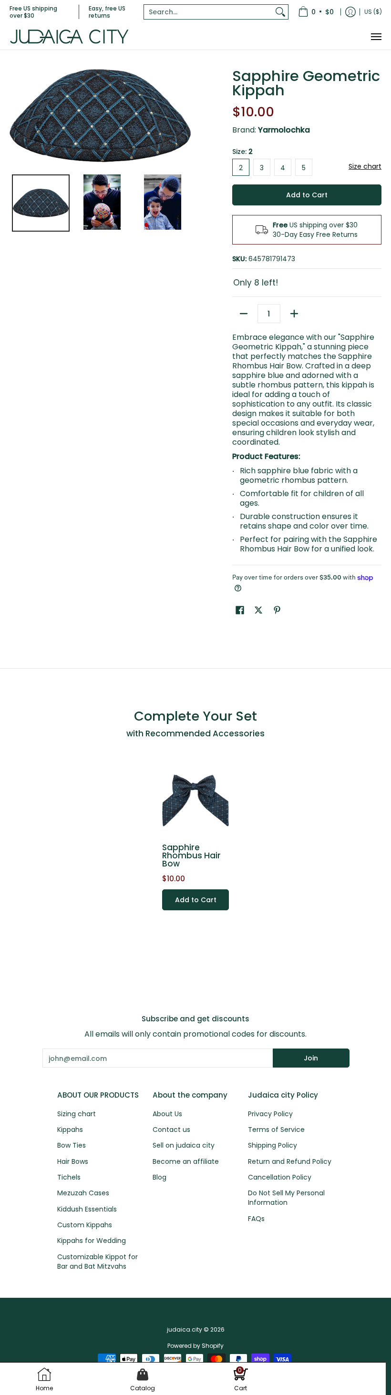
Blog (159, 1177)
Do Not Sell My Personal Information (286, 1197)
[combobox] (208, 12)
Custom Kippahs (84, 1225)
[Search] (280, 12)
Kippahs (70, 1129)
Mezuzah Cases (83, 1193)
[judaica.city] (69, 37)
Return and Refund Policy (289, 1161)
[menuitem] (316, 12)
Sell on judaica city (184, 1145)
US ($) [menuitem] (373, 12)
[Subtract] (243, 313)
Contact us (171, 1129)
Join (311, 1058)
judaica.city (184, 1329)
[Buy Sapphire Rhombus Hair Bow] (195, 800)
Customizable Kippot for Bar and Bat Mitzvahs (97, 1261)
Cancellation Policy (279, 1177)
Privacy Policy (270, 1114)
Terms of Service (276, 1129)
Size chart (365, 166)
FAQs (256, 1218)
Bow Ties (71, 1145)
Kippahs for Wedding (91, 1240)
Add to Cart (307, 195)
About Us (167, 1114)
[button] (240, 610)
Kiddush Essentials (87, 1209)
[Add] (294, 313)
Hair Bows (72, 1161)
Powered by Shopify (195, 1346)
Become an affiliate (186, 1161)
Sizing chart (76, 1114)
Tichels (69, 1177)
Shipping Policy (272, 1145)
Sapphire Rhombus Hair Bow (191, 855)
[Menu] (375, 37)
